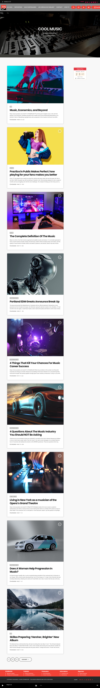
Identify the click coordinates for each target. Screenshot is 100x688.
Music (11, 232)
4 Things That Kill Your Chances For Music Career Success (35, 364)
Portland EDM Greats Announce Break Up (34, 301)
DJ (10, 106)
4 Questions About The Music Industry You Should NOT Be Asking (33, 433)
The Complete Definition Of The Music (32, 236)
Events (11, 168)
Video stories (13, 496)
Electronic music (14, 298)
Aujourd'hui (80, 69)
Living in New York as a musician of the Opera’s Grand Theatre (33, 501)
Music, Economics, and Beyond (29, 110)
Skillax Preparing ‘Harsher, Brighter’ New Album (34, 638)
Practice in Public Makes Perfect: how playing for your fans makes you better (33, 173)
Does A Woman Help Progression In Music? (31, 570)
